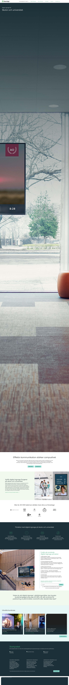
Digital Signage (33, 1)
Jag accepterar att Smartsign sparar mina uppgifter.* (53, 586)
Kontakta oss (57, 1)
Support (52, 1)
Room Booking (40, 1)
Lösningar (46, 1)
